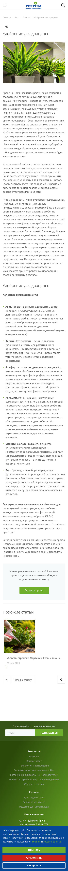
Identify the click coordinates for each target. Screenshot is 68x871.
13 (54, 666)
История (34, 756)
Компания (34, 751)
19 (38, 670)
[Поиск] (63, 5)
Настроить (34, 865)
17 (30, 670)
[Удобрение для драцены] (34, 43)
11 (46, 666)
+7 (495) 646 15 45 (34, 820)
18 (34, 670)
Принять (34, 850)
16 (26, 670)
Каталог (34, 792)
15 (62, 666)
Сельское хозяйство (34, 802)
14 (58, 666)
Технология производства (34, 765)
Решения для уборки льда (34, 806)
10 (42, 666)
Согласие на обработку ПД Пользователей (34, 774)
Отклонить (34, 857)
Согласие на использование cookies (34, 770)
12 (50, 666)
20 (42, 670)
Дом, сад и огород (34, 797)
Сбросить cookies (34, 784)
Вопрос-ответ (34, 761)
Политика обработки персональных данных (34, 779)
